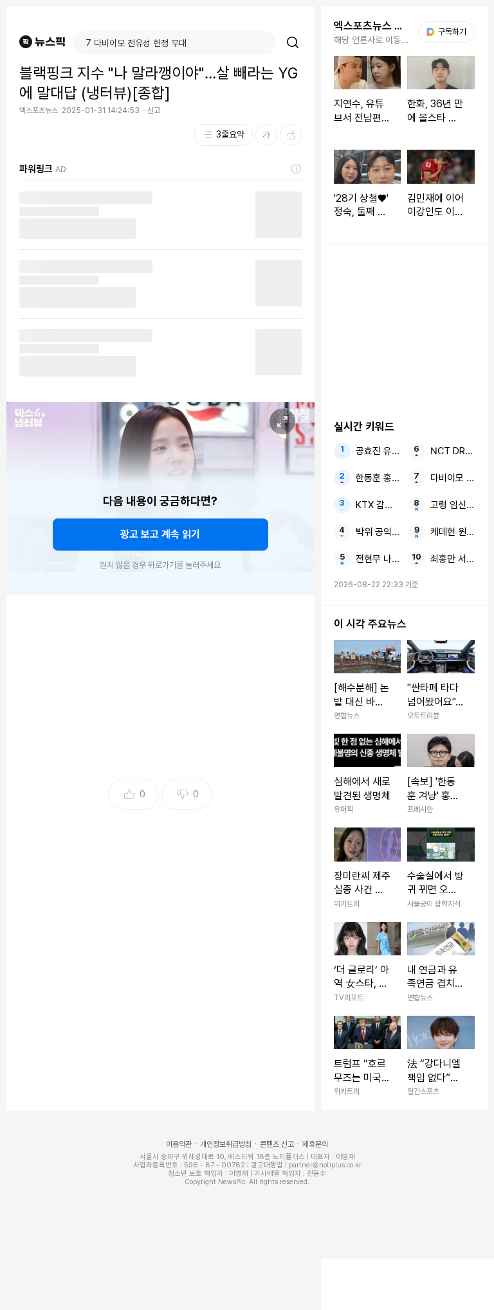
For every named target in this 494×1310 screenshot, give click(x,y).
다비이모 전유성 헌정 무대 (452, 478)
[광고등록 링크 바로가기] (296, 169)
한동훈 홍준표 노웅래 (378, 478)
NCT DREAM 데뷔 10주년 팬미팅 (452, 451)
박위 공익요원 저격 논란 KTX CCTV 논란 (378, 532)
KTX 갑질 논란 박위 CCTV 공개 (378, 505)
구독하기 (447, 32)
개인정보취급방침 (226, 1144)
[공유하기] (291, 135)
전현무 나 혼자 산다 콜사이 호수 (378, 559)
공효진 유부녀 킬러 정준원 (378, 451)
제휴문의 (315, 1144)
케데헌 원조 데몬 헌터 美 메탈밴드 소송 (452, 532)
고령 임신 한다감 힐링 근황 (452, 505)
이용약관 (179, 1144)
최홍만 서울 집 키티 (452, 559)
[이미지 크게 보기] (282, 421)
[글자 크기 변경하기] (266, 135)
